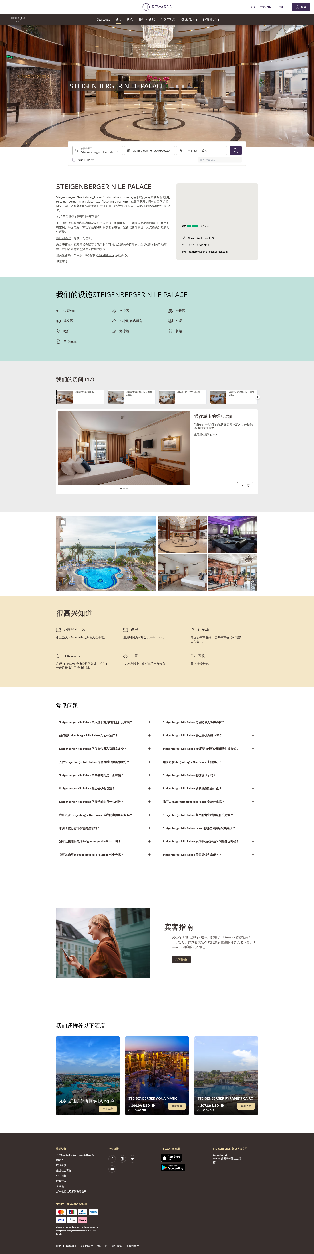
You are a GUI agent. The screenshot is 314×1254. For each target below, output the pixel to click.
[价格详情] (153, 1106)
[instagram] (122, 1159)
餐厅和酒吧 (63, 238)
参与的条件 (86, 1246)
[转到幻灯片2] (124, 488)
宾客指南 (181, 959)
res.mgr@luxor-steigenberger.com (207, 251)
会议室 (89, 245)
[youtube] (112, 1169)
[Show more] (62, 522)
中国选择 (61, 1176)
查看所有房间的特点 (205, 435)
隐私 (58, 1246)
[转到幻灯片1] (121, 488)
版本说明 (71, 1246)
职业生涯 (61, 1165)
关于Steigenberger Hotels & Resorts (75, 1155)
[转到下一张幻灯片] (257, 397)
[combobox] (97, 150)
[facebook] (112, 1159)
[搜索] (236, 150)
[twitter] (132, 1159)
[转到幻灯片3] (127, 488)
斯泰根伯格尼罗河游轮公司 (71, 1192)
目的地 (60, 1186)
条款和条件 (132, 1246)
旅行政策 (117, 1246)
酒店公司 (102, 1246)
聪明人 (60, 1160)
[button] (106, 553)
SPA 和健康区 (105, 255)
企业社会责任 (63, 1170)
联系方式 (61, 1181)
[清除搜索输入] (118, 150)
